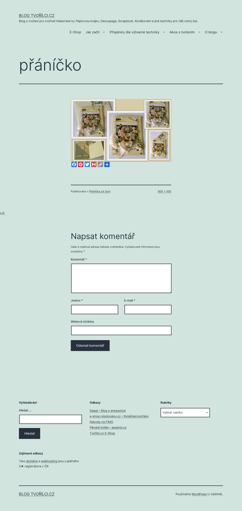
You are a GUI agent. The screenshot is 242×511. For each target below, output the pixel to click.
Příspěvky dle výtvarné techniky (134, 32)
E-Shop (75, 32)
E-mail (129, 300)
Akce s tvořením (182, 32)
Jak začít (92, 32)
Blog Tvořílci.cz (36, 15)
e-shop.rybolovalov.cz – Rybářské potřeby (119, 416)
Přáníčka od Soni (99, 191)
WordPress (199, 494)
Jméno (77, 300)
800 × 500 (164, 191)
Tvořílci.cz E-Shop (102, 433)
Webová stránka (82, 321)
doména (32, 461)
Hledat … (25, 410)
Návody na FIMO (101, 422)
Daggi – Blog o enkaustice (108, 410)
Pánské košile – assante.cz (108, 427)
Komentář (79, 259)
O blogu (211, 32)
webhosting (49, 461)
